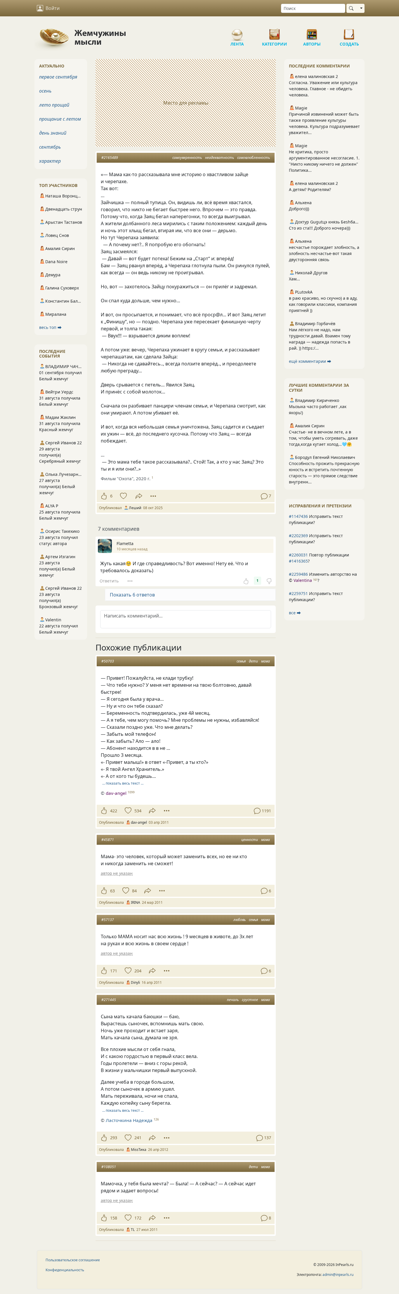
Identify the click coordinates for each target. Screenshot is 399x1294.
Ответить (109, 581)
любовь (239, 919)
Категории (274, 32)
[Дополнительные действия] (153, 496)
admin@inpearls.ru (337, 1274)
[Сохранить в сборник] (122, 496)
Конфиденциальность (65, 1269)
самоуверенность (187, 157)
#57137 (107, 919)
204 (137, 971)
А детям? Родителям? (310, 189)
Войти (53, 8)
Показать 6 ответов (132, 595)
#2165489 (109, 157)
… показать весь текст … (122, 783)
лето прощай (54, 105)
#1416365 (298, 561)
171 (113, 971)
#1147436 (298, 516)
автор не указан (117, 873)
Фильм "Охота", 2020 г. (125, 478)
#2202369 (298, 535)
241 (137, 1137)
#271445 (108, 999)
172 (137, 1218)
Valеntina (303, 580)
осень (45, 91)
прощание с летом (60, 119)
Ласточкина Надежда (129, 1120)
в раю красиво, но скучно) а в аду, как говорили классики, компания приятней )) (323, 304)
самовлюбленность (253, 157)
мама (265, 661)
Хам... (294, 279)
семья (241, 661)
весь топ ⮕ (50, 327)
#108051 (108, 1166)
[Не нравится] (269, 580)
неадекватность (219, 157)
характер (50, 161)
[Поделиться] (139, 496)
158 (113, 1218)
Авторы (312, 32)
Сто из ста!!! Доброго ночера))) (319, 228)
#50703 (107, 661)
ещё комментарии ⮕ (310, 361)
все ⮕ (295, 612)
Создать (349, 32)
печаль (233, 999)
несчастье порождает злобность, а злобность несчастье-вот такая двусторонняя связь (324, 253)
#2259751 (298, 593)
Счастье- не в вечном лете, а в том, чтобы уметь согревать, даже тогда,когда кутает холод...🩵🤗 (323, 438)
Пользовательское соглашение (73, 1259)
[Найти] (352, 8)
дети (253, 661)
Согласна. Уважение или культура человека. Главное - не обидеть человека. (323, 89)
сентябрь (50, 147)
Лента (237, 32)
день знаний (52, 133)
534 (137, 810)
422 (113, 810)
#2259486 (298, 574)
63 (112, 891)
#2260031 (298, 555)
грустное (250, 999)
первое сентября (58, 77)
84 (134, 891)
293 (113, 1137)
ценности (249, 839)
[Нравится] (104, 496)
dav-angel (116, 793)
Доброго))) (299, 208)
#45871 (107, 839)
